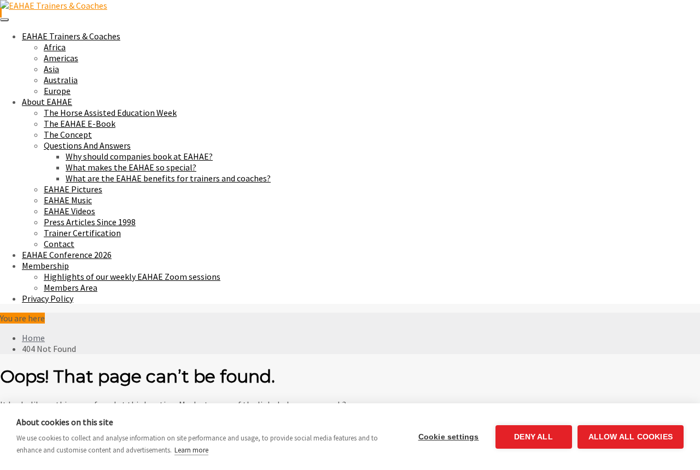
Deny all (533, 437)
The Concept (68, 134)
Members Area (70, 287)
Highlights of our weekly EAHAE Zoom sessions (132, 276)
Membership (45, 265)
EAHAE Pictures (73, 189)
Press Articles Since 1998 (90, 221)
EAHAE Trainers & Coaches (71, 36)
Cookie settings (448, 437)
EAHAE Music (68, 200)
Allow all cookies (630, 437)
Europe (57, 90)
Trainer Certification (82, 232)
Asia (51, 68)
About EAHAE (47, 101)
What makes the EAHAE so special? (131, 167)
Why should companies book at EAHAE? (139, 156)
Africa (55, 47)
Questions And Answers (87, 145)
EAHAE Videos (69, 210)
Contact (59, 243)
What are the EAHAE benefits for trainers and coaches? (168, 178)
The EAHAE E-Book (79, 123)
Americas (61, 57)
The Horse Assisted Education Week (110, 112)
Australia (61, 79)
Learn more (191, 450)
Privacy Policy (47, 298)
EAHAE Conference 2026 (67, 254)
